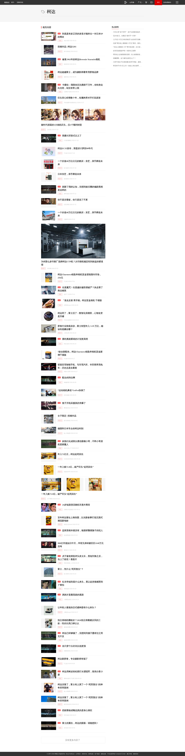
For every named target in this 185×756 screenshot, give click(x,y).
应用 (12, 2)
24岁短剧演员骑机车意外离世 (76, 505)
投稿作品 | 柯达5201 (67, 46)
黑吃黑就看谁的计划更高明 (75, 339)
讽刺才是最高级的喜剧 (73, 595)
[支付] (146, 2)
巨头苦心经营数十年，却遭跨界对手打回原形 (79, 98)
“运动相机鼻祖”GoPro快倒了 (71, 390)
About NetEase (70, 754)
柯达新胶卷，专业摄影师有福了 (73, 659)
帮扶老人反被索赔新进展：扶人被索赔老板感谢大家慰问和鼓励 (128, 54)
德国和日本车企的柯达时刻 (70, 428)
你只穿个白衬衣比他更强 (74, 646)
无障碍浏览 (20, 2)
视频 (60, 40)
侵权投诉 (135, 754)
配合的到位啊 (68, 377)
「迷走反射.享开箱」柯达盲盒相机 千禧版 (82, 300)
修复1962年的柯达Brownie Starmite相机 (81, 59)
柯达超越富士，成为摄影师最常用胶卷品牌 (78, 72)
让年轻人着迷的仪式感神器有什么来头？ (77, 607)
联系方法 (84, 754)
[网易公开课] (132, 2)
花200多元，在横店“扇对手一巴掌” (124, 36)
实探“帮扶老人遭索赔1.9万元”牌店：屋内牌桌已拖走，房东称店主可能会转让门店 (128, 43)
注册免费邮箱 (167, 2)
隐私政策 (103, 754)
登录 (158, 2)
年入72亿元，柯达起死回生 (70, 454)
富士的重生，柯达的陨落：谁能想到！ (80, 723)
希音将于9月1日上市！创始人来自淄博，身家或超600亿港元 (128, 66)
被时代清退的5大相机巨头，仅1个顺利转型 (61, 125)
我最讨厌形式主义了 (71, 135)
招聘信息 (90, 754)
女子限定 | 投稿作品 (67, 416)
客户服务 (97, 754)
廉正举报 (129, 754)
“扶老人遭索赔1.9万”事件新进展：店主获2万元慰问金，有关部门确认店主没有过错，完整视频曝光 (128, 47)
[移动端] (126, 2)
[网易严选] (140, 2)
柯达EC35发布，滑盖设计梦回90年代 (75, 148)
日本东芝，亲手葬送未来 (69, 174)
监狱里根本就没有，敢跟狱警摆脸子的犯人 (82, 530)
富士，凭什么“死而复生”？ (70, 569)
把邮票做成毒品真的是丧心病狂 (77, 710)
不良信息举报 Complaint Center (116, 754)
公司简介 (78, 754)
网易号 (60, 51)
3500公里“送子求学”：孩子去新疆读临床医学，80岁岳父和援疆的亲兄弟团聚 (128, 32)
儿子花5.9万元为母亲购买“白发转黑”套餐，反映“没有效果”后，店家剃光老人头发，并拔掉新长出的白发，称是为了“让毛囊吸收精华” (128, 39)
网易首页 (6, 2)
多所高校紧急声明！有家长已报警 (124, 51)
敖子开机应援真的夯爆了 (74, 403)
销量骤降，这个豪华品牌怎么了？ (124, 58)
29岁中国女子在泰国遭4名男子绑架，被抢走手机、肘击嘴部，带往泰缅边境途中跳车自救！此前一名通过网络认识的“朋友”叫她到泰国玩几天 (128, 62)
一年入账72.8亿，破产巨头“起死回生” (76, 467)
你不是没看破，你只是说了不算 (73, 200)
